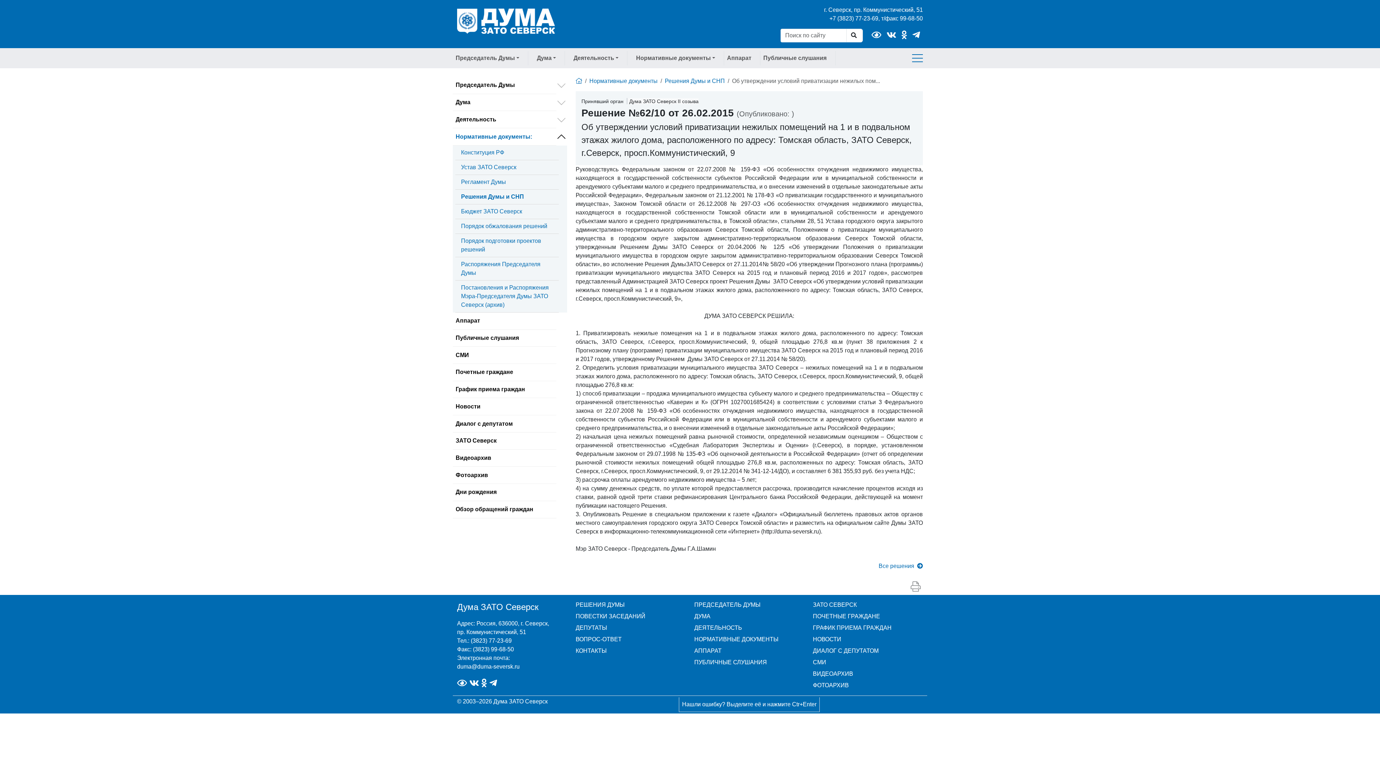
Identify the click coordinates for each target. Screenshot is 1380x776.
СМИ (462, 355)
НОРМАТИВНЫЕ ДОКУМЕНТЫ (736, 639)
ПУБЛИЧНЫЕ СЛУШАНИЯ (730, 662)
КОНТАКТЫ (591, 651)
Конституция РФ (482, 152)
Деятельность (476, 119)
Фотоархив (472, 475)
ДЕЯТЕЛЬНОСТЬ (718, 628)
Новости (468, 406)
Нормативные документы (494, 137)
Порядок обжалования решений (504, 226)
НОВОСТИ (827, 639)
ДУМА (702, 616)
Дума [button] (544, 58)
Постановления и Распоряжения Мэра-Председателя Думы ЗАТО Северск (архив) (505, 296)
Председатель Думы (485, 85)
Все (896, 566)
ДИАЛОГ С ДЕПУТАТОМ (846, 651)
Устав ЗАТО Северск (488, 167)
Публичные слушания (795, 58)
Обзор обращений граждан (494, 509)
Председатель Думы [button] (485, 58)
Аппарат (739, 58)
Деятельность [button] (594, 58)
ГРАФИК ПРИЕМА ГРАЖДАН (852, 628)
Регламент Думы (483, 182)
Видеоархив (473, 458)
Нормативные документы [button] (673, 58)
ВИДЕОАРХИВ (833, 674)
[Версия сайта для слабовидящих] (876, 35)
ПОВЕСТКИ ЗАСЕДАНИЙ (610, 616)
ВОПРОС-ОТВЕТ (599, 639)
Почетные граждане (484, 372)
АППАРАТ (708, 651)
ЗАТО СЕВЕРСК (835, 605)
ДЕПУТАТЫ (591, 628)
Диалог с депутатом (484, 424)
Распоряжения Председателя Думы (500, 268)
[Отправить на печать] (915, 587)
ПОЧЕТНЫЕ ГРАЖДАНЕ (846, 616)
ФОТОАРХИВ (831, 685)
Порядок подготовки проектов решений (501, 245)
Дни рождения (476, 492)
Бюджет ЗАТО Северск (491, 211)
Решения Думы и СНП (492, 197)
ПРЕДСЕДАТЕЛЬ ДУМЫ (727, 605)
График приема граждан (490, 389)
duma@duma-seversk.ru (488, 667)
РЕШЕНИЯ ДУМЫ (600, 605)
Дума (463, 102)
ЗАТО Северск (476, 441)
